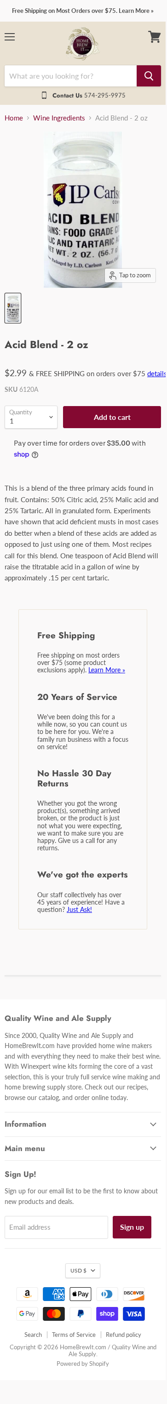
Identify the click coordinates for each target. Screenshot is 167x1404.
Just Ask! (79, 909)
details (157, 373)
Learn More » (106, 670)
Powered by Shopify (83, 1363)
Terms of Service (74, 1334)
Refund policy (123, 1334)
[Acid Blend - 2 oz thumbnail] (13, 308)
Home (14, 118)
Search (33, 1334)
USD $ (78, 1270)
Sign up (132, 1226)
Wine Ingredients (59, 118)
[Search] (149, 75)
